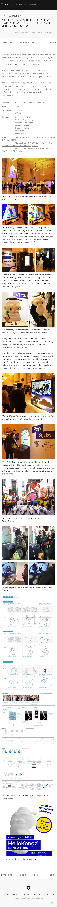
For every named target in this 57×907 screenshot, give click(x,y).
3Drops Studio (31, 859)
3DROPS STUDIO (32, 82)
